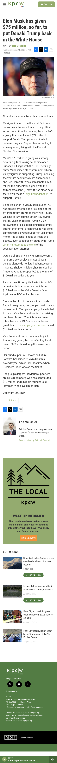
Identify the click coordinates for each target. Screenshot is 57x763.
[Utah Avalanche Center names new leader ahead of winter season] (12, 563)
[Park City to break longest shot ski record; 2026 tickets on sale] (12, 616)
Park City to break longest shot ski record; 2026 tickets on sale (38, 614)
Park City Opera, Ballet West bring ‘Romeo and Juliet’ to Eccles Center (37, 634)
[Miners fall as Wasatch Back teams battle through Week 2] (12, 591)
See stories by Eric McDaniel (34, 440)
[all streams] (53, 759)
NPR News (11, 400)
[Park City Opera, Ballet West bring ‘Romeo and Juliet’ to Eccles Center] (12, 635)
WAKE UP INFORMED (28, 516)
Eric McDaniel (19, 45)
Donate (48, 4)
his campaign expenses (32, 325)
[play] (4, 759)
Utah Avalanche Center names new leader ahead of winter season (38, 561)
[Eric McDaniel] (9, 426)
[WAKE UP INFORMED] (28, 484)
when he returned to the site (19, 244)
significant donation (37, 193)
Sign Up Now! (28, 537)
